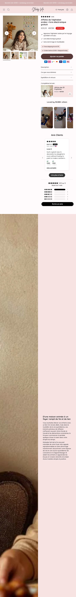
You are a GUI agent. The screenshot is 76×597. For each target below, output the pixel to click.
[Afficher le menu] (4, 9)
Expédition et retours (48, 77)
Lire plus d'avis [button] (57, 175)
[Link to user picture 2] (54, 162)
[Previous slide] (42, 157)
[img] (51, 141)
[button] (45, 17)
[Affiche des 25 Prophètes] (47, 91)
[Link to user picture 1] (49, 162)
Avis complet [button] (51, 168)
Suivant (34, 33)
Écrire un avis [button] (57, 204)
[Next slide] (71, 157)
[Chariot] (72, 9)
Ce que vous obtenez (48, 72)
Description (45, 67)
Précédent (7, 33)
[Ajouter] (69, 93)
